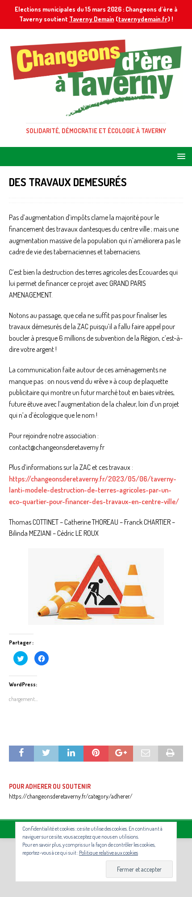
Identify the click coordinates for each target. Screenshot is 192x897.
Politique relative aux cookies (108, 852)
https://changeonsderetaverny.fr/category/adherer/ (71, 796)
